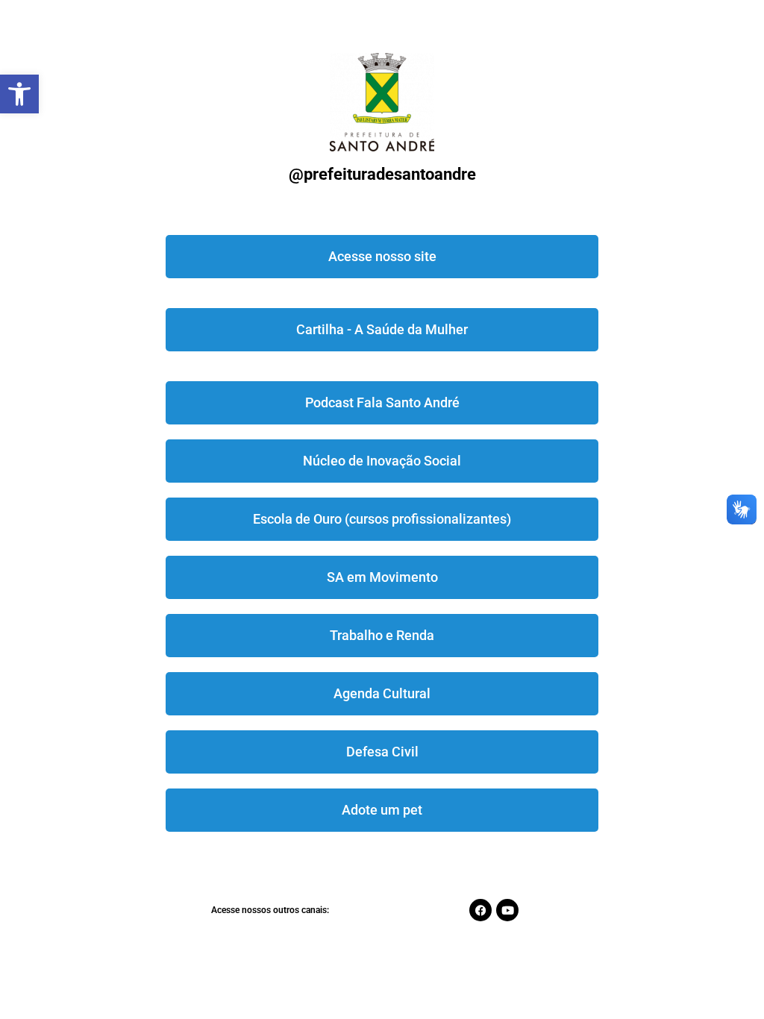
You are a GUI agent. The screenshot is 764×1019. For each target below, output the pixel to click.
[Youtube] (507, 910)
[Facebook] (480, 910)
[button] (19, 94)
